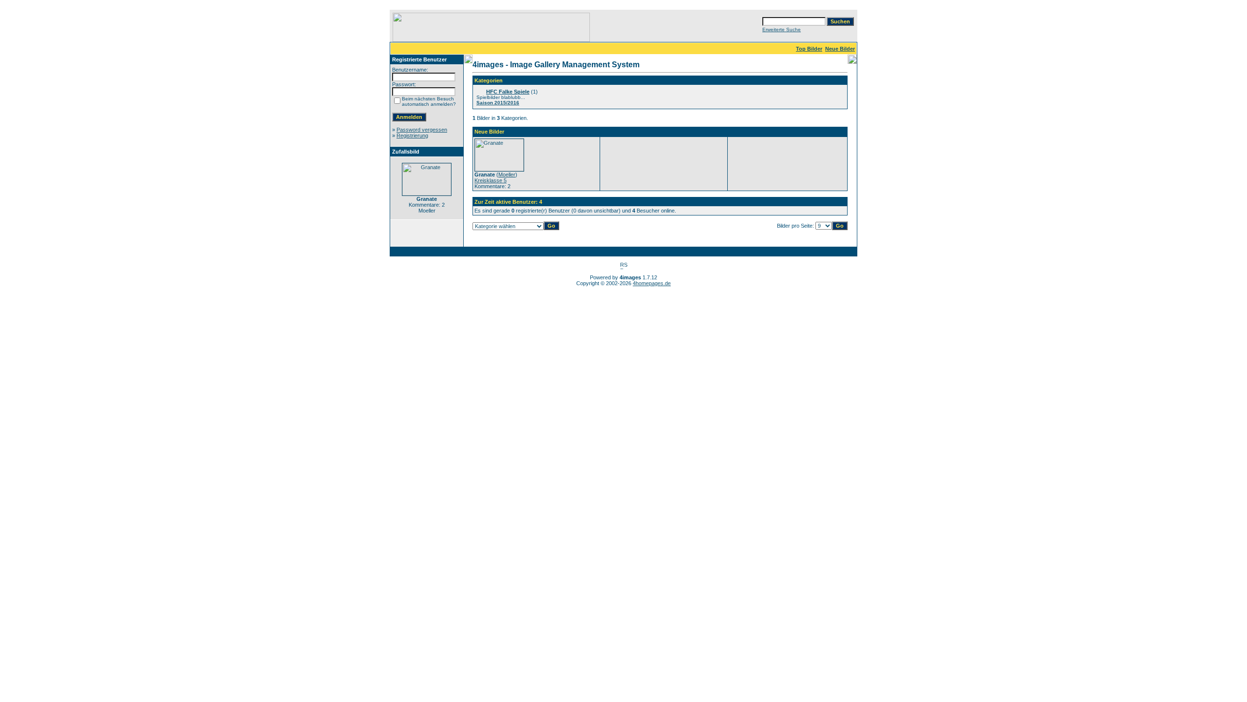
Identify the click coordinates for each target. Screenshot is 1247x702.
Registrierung (412, 135)
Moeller (506, 174)
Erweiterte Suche (781, 29)
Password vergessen (422, 130)
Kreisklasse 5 (490, 180)
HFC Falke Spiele (507, 92)
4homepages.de (652, 283)
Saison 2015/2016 (497, 102)
